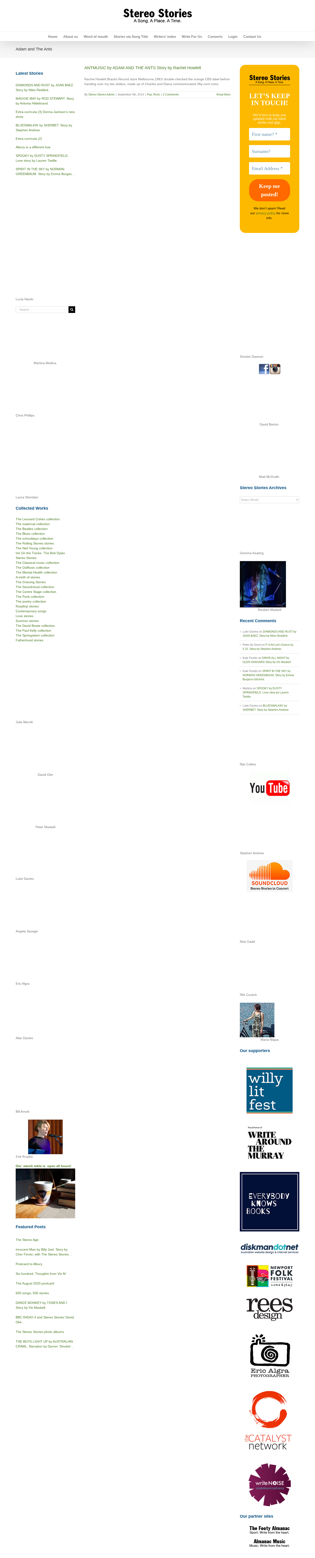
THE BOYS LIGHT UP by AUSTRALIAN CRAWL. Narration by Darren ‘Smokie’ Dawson (44, 1344)
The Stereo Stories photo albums (40, 1332)
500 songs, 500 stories (32, 1293)
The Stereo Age (27, 1240)
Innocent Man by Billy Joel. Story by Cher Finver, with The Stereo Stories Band (42, 1252)
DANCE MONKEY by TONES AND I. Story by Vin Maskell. (42, 1305)
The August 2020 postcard (35, 1283)
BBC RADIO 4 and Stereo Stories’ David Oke (45, 1319)
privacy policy (266, 213)
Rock (156, 94)
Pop (149, 94)
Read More (224, 94)
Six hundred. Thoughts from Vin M (41, 1274)
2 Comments (171, 94)
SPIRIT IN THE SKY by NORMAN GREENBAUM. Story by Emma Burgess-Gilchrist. (268, 675)
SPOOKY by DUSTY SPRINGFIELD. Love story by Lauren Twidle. (266, 692)
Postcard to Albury (29, 1264)
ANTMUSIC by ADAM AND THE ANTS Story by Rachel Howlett (142, 67)
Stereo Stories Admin (101, 94)
